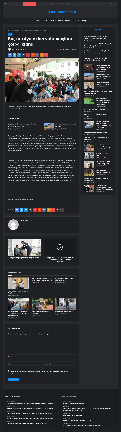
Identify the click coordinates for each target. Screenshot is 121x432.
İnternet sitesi (47, 364)
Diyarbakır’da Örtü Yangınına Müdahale (103, 75)
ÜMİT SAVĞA (15, 49)
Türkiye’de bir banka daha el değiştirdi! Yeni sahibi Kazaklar (103, 67)
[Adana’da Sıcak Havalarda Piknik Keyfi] (42, 304)
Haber (45, 21)
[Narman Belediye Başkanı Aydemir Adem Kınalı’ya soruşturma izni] (89, 188)
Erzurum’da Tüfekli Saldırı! (64, 312)
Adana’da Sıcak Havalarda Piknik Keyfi (41, 312)
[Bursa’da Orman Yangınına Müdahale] (89, 172)
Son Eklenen (98, 30)
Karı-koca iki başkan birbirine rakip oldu (103, 163)
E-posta (11, 364)
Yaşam (77, 21)
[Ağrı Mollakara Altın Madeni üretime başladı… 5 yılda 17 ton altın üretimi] (18, 304)
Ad (9, 357)
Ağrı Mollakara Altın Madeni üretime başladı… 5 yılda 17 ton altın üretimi (17, 313)
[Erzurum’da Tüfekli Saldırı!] (65, 304)
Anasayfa (37, 21)
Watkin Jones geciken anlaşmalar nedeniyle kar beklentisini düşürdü (95, 59)
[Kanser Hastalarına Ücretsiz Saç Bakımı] (18, 283)
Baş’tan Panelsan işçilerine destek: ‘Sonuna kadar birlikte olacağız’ (96, 38)
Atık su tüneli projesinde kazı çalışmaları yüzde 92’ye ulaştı (42, 279)
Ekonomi (53, 21)
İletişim (84, 21)
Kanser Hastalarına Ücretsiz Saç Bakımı (18, 292)
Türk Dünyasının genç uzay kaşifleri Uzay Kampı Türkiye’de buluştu (56, 4)
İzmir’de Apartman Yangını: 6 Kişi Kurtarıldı (65, 279)
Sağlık (60, 21)
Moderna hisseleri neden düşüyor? (95, 133)
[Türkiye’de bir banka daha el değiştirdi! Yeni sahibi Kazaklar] (89, 67)
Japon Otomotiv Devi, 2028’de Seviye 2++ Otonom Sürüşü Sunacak (98, 45)
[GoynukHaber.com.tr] (60, 12)
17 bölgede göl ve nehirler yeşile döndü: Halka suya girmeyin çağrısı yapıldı (103, 101)
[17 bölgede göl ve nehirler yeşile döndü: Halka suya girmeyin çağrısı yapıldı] (89, 100)
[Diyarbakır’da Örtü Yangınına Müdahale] (49, 126)
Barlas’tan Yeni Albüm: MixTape (94, 109)
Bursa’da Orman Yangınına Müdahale (103, 171)
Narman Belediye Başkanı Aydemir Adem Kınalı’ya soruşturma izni (104, 188)
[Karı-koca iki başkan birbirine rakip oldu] (89, 164)
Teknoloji (68, 21)
